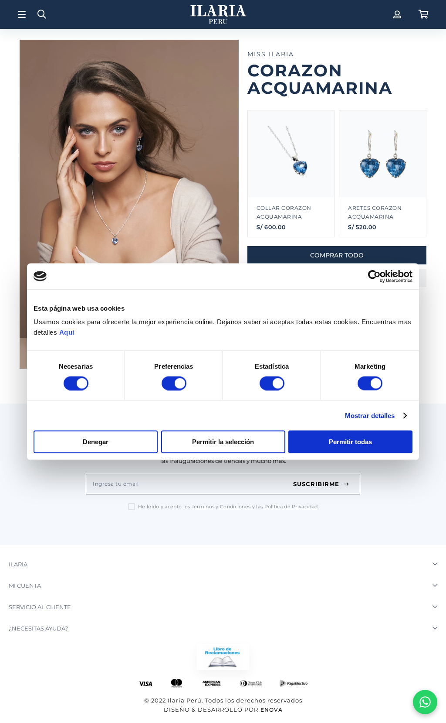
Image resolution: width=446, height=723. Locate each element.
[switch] (174, 383)
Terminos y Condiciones (221, 507)
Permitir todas (350, 441)
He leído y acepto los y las (228, 507)
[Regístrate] (396, 14)
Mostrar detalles (370, 415)
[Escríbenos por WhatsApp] (425, 702)
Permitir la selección (223, 441)
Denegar (95, 441)
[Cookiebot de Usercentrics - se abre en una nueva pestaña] (374, 276)
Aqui (66, 332)
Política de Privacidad (291, 507)
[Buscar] (42, 15)
